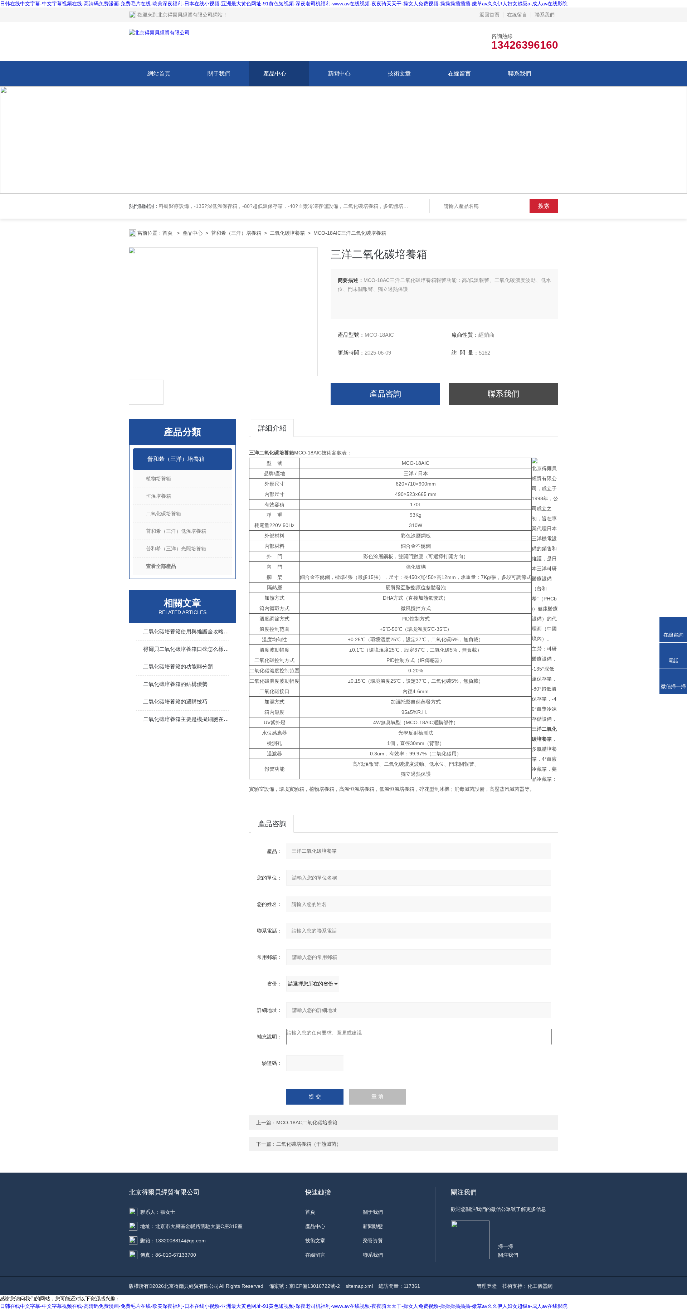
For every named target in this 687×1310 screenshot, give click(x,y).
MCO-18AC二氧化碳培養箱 (306, 1122)
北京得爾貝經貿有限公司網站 (190, 15)
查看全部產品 (161, 566)
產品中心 (274, 73)
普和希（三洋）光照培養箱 (176, 548)
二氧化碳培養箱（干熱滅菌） (308, 1144)
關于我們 (219, 73)
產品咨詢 (385, 393)
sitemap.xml (359, 1286)
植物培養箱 (158, 478)
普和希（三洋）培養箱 (236, 233)
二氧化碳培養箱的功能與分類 (178, 666)
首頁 (168, 233)
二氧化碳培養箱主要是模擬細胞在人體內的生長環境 (186, 719)
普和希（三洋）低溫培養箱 (176, 531)
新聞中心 (339, 73)
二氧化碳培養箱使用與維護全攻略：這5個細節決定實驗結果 (186, 631)
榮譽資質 (373, 1240)
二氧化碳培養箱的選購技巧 (175, 701)
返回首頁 (489, 15)
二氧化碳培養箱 (287, 233)
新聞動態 (373, 1226)
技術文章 (399, 73)
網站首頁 (158, 73)
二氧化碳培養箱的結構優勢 (175, 684)
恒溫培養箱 (158, 496)
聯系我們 (545, 15)
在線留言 (517, 15)
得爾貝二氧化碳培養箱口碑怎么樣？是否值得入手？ (186, 649)
